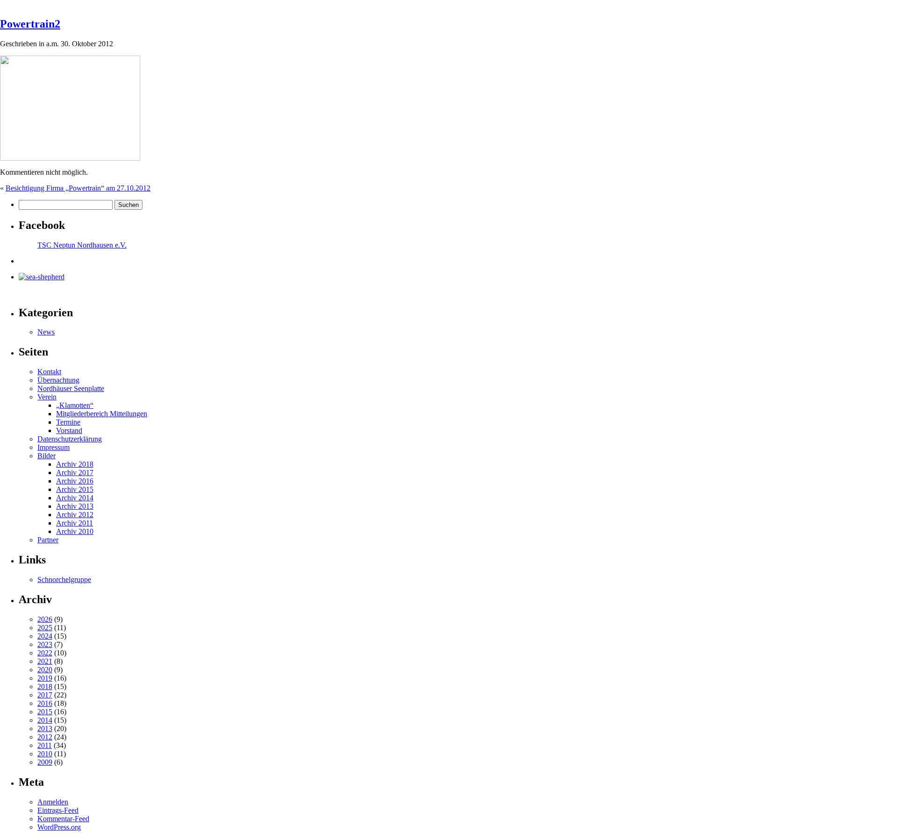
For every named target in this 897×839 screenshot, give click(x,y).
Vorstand (69, 430)
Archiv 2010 (74, 531)
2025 (44, 628)
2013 (44, 728)
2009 (44, 762)
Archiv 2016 (74, 481)
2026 (44, 619)
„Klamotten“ (74, 405)
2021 (44, 661)
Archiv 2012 (74, 515)
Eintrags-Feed (57, 810)
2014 (44, 720)
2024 (44, 636)
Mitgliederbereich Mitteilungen (101, 414)
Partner (47, 540)
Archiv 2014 (74, 498)
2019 (44, 678)
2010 (44, 754)
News (46, 332)
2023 (44, 644)
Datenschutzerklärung (69, 439)
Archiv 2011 (74, 523)
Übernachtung (58, 380)
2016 (44, 703)
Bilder (46, 456)
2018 (44, 686)
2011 (44, 745)
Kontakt (49, 372)
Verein (47, 397)
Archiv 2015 (74, 489)
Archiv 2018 (74, 464)
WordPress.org (59, 827)
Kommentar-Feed (63, 819)
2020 (44, 670)
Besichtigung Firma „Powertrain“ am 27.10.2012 (78, 188)
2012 (44, 737)
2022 (44, 653)
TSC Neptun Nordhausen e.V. (82, 245)
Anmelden (52, 802)
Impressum (53, 447)
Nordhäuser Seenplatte (70, 388)
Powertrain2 (30, 24)
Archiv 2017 (74, 472)
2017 (44, 695)
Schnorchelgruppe (64, 579)
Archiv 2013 (74, 506)
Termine (68, 422)
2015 (44, 712)
